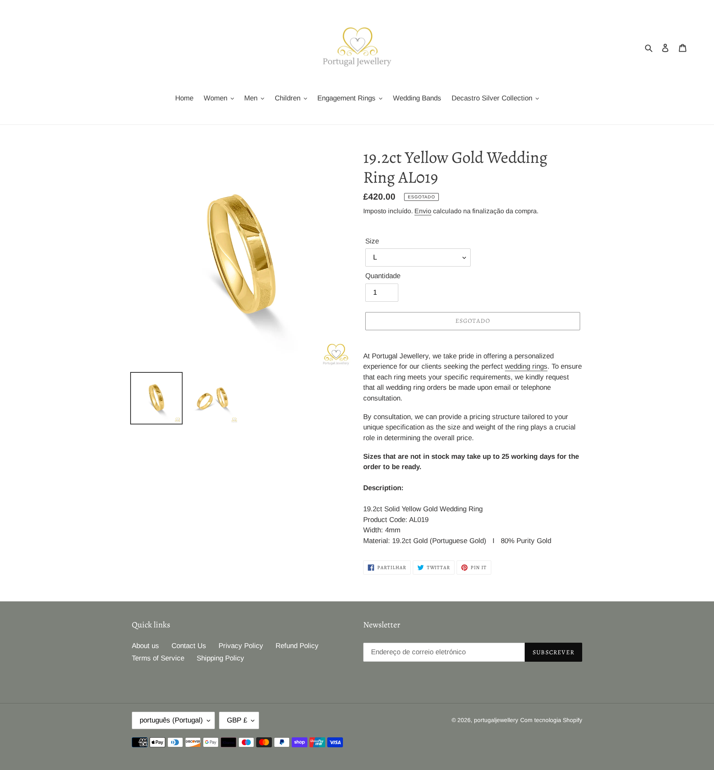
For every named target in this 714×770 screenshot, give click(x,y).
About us (145, 646)
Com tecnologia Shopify (551, 720)
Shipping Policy (220, 658)
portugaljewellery (496, 720)
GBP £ (237, 720)
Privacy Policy (241, 646)
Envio (422, 211)
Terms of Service (158, 658)
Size (372, 241)
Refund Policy (297, 646)
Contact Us (188, 646)
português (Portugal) (171, 720)
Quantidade (382, 276)
